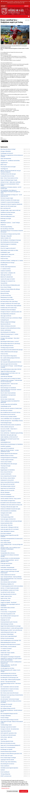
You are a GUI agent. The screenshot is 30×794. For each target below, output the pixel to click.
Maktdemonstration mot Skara (7, 455)
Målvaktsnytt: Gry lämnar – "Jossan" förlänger (10, 222)
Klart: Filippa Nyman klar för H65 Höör (8, 594)
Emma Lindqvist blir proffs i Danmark (8, 476)
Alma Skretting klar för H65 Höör (7, 763)
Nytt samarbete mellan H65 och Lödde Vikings (10, 343)
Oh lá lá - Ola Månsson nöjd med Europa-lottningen (11, 521)
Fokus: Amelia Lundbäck (6, 542)
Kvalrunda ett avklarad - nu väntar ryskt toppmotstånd (12, 628)
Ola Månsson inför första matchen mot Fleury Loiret (11, 504)
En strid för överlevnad (5, 565)
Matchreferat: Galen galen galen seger (9, 435)
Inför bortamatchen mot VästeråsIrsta (8, 510)
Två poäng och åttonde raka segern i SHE (9, 506)
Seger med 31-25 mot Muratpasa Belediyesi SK (10, 745)
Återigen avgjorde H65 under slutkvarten (9, 453)
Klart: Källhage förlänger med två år (8, 708)
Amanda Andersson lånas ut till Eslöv (8, 751)
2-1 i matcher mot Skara (5, 268)
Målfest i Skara (4, 609)
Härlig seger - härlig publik (6, 236)
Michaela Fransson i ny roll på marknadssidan (10, 558)
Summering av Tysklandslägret (7, 634)
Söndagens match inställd (6, 512)
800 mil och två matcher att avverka (8, 743)
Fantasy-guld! (3, 551)
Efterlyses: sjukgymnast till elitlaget (8, 322)
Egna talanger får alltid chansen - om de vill (9, 341)
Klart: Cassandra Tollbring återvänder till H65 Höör (11, 361)
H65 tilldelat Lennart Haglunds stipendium (9, 767)
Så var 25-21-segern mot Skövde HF (8, 248)
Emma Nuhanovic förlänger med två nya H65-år (10, 234)
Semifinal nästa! (4, 264)
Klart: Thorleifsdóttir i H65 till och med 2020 (10, 686)
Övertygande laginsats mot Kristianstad (9, 457)
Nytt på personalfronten (6, 324)
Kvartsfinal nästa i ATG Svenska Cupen (9, 307)
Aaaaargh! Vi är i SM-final (6, 430)
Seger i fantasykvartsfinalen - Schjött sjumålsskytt (11, 576)
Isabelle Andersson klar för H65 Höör (8, 673)
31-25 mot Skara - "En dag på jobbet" (8, 611)
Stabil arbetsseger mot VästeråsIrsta (8, 387)
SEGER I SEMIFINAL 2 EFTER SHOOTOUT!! (9, 437)
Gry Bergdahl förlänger (5, 359)
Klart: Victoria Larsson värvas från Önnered (9, 692)
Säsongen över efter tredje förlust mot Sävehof (10, 644)
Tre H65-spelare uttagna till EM (7, 517)
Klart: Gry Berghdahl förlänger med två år (9, 713)
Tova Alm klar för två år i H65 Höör (8, 592)
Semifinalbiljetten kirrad (5, 442)
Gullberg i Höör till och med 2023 (7, 490)
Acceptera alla (23, 791)
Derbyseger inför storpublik (6, 704)
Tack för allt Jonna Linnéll (6, 706)
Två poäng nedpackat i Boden (7, 741)
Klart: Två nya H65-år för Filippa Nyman (9, 355)
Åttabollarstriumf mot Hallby (6, 297)
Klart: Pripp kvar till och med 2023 (7, 484)
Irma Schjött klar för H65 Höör (7, 690)
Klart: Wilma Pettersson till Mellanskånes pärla (10, 285)
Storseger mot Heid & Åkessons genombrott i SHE (11, 753)
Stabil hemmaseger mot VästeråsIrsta (8, 244)
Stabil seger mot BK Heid (6, 274)
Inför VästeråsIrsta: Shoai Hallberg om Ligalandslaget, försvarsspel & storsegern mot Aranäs (10, 191)
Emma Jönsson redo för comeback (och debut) (11, 378)
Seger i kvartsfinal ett (5, 654)
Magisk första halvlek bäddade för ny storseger (11, 626)
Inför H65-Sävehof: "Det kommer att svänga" (10, 699)
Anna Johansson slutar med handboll (8, 582)
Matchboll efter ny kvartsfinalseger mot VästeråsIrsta (12, 444)
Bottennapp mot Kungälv (6, 218)
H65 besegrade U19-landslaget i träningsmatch (10, 656)
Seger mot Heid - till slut (6, 598)
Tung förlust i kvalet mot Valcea (7, 299)
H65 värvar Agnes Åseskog (6, 226)
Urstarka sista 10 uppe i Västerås (7, 652)
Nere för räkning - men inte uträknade (8, 646)
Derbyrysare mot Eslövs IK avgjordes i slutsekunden (11, 204)
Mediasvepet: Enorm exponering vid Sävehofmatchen (12, 695)
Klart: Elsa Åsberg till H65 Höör (7, 345)
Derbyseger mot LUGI (5, 619)
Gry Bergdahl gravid (5, 319)
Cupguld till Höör (4, 162)
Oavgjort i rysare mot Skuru (6, 596)
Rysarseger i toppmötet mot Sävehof (8, 726)
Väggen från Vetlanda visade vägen (8, 371)
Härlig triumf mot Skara (5, 256)
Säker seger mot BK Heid (6, 315)
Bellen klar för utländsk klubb (7, 276)
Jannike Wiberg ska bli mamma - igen (8, 632)
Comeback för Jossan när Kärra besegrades (10, 202)
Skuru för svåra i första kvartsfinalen (8, 392)
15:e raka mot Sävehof (5, 697)
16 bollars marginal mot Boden (7, 459)
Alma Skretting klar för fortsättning (8, 332)
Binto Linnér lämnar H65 (5, 208)
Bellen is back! (4, 164)
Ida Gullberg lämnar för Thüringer (7, 262)
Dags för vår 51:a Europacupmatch (8, 747)
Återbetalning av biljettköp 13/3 (7, 584)
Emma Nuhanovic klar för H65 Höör (8, 414)
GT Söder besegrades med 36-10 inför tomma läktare (12, 586)
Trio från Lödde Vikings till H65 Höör (8, 266)
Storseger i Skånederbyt (6, 151)
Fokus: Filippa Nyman (5, 540)
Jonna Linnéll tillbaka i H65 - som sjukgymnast (10, 418)
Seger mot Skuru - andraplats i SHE (8, 272)
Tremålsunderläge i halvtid (6, 724)
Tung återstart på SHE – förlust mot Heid (9, 383)
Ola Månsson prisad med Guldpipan (8, 309)
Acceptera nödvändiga (12, 791)
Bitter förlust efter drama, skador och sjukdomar (11, 424)
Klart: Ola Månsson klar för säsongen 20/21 (10, 615)
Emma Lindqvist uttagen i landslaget (8, 757)
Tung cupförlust (4, 283)
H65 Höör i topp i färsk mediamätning (8, 761)
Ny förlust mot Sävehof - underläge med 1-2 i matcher (12, 260)
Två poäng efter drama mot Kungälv (8, 166)
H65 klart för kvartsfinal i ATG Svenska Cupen (10, 200)
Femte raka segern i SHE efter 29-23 (8, 519)
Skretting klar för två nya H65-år (7, 480)
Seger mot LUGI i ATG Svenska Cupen (8, 206)
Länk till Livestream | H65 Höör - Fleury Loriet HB (11, 498)
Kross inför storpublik (5, 291)
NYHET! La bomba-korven (6, 776)
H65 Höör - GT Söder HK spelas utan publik (10, 588)
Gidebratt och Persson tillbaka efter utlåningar (10, 289)
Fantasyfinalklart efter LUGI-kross (8, 553)
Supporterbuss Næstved (6, 731)
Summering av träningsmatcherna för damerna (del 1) (12, 538)
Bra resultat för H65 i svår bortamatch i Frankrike (11, 502)
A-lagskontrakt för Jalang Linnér (7, 254)
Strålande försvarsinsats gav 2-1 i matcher (9, 334)
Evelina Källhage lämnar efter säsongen (9, 463)
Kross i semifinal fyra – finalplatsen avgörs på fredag (12, 432)
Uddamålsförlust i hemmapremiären (8, 395)
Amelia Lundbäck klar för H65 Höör (8, 574)
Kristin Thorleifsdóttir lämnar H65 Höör (9, 569)
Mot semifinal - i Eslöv (5, 650)
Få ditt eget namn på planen (6, 563)
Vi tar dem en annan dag (6, 295)
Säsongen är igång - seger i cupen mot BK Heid (10, 210)
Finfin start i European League (7, 198)
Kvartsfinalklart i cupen (5, 252)
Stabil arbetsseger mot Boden (7, 624)
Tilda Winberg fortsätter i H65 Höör (8, 486)
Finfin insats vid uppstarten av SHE (8, 613)
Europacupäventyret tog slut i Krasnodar (9, 622)
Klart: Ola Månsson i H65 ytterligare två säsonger (11, 240)
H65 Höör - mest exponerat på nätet (8, 681)
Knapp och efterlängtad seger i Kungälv (9, 180)
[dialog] (15, 786)
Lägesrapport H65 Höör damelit (7, 759)
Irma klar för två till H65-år (6, 474)
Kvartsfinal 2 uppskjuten (6, 446)
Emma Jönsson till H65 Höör (7, 472)
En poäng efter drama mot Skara (7, 176)
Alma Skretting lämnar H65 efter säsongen (9, 242)
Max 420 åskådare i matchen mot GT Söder (10, 590)
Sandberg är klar (4, 467)
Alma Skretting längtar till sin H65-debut (9, 675)
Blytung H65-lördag (5, 293)
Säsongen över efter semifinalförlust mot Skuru (10, 328)
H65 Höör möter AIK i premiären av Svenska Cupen (11, 408)
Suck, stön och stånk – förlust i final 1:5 (9, 428)
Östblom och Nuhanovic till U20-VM (8, 326)
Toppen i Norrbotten (5, 514)
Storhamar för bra (4, 246)
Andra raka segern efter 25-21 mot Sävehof (10, 529)
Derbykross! (3, 224)
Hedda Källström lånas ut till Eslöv (8, 607)
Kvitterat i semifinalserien (6, 330)
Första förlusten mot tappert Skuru (8, 500)
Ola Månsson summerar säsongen (8, 212)
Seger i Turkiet (3, 739)
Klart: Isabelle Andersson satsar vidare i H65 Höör (11, 369)
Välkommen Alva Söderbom (6, 214)
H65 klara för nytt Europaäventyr (7, 638)
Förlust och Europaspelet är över (7, 496)
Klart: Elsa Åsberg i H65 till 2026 (7, 228)
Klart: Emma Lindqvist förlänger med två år (9, 719)
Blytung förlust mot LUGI (6, 385)
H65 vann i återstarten (5, 492)
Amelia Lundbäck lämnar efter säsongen (9, 351)
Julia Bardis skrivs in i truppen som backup (10, 688)
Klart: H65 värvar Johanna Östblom (8, 478)
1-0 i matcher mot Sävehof (6, 648)
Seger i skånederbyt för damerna (7, 531)
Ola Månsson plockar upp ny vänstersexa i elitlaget (11, 317)
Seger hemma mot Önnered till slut (8, 488)
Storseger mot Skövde (5, 600)
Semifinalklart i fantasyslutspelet (7, 567)
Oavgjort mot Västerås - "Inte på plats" (9, 602)
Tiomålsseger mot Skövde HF (7, 153)
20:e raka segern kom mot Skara (7, 668)
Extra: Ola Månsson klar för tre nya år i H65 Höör (10, 412)
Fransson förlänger (5, 717)
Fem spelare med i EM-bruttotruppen (8, 735)
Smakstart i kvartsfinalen (6, 270)
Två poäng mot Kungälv (5, 465)
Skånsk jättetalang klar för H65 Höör (8, 642)
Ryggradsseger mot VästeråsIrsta (8, 469)
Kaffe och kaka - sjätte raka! (6, 737)
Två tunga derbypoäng (5, 774)
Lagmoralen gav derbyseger (6, 376)
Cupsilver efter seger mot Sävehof (8, 279)
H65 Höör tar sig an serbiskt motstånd (9, 416)
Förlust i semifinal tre (5, 765)
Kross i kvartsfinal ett (5, 772)
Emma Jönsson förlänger (6, 287)
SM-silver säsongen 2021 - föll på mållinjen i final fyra (12, 420)
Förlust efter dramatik (5, 336)
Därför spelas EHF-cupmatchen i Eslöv (9, 733)
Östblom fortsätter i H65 (6, 238)
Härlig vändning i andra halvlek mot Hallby (9, 250)
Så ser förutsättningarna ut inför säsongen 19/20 (11, 640)
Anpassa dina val (5, 788)
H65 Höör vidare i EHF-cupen (7, 755)
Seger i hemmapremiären (6, 158)
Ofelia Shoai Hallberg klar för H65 (8, 216)
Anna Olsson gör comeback (6, 410)
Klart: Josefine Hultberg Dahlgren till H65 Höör (10, 357)
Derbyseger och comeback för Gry (8, 281)
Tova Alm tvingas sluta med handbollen (9, 404)
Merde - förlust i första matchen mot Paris (9, 178)
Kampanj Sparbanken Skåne (6, 523)
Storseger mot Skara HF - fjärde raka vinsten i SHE (11, 311)
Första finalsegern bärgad (6, 422)
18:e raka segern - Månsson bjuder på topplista (10, 679)
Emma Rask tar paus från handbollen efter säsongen (12, 349)
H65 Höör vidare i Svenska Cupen (7, 399)
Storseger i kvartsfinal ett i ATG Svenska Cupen (10, 303)
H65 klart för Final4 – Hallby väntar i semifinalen (10, 182)
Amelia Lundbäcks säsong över (7, 426)
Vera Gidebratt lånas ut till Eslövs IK (8, 313)
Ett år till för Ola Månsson (6, 494)
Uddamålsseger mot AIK (6, 406)
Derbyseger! (3, 220)
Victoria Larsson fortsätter (6, 461)
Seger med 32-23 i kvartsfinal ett (7, 448)
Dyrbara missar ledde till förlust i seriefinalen (10, 482)
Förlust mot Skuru (4, 258)
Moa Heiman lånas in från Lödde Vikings (9, 301)
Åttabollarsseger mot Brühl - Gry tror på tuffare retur (11, 630)
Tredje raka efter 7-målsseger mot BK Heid (9, 527)
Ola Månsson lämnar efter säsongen (8, 173)
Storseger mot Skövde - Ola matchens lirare (10, 729)
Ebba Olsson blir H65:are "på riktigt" (8, 149)
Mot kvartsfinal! (4, 397)
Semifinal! (3, 769)
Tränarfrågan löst (4, 168)
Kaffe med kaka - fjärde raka (7, 525)
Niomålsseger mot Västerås (6, 749)
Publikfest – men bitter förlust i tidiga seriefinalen (11, 305)
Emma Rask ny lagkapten (6, 533)
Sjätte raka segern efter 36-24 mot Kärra (9, 364)
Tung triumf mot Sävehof (6, 617)
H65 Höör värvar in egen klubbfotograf (9, 636)
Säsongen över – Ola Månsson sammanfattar (10, 160)
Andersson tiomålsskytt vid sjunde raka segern (10, 508)
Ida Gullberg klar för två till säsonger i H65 (9, 677)
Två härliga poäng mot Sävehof (7, 347)
